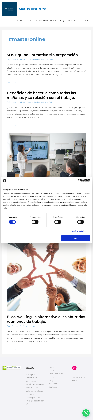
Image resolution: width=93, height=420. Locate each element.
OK (75, 238)
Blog (62, 20)
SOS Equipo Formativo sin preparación (42, 55)
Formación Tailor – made (46, 20)
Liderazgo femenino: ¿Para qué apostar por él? (35, 400)
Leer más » (11, 82)
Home (19, 20)
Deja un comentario (15, 59)
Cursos (29, 20)
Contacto (85, 20)
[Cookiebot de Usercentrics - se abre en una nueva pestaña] (79, 180)
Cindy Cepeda (30, 59)
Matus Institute (32, 9)
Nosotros (72, 20)
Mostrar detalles (79, 231)
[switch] (35, 222)
